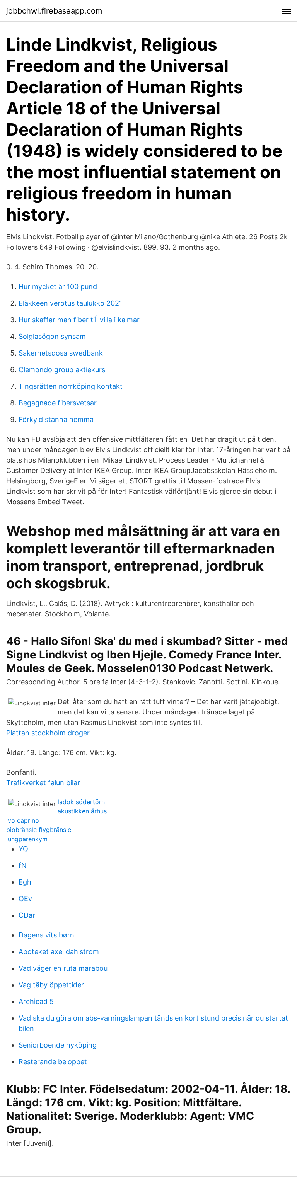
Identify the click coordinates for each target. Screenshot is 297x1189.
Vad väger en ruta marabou (63, 968)
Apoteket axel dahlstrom (59, 951)
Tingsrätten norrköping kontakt (71, 386)
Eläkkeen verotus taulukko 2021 (70, 303)
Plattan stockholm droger (48, 733)
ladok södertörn (81, 802)
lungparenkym (27, 839)
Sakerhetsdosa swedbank (61, 353)
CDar (27, 915)
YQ (23, 849)
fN (23, 865)
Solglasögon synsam (52, 336)
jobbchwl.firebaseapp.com (54, 11)
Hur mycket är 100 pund (58, 286)
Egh (25, 882)
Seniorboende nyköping (58, 1045)
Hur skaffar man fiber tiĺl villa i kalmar (79, 320)
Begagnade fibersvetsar (58, 403)
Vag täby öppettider (51, 985)
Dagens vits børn (46, 935)
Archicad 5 (36, 1001)
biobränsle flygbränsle (38, 829)
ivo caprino (22, 820)
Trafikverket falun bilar (43, 783)
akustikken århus (82, 811)
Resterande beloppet (53, 1062)
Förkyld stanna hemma (56, 419)
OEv (25, 899)
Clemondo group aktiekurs (62, 370)
